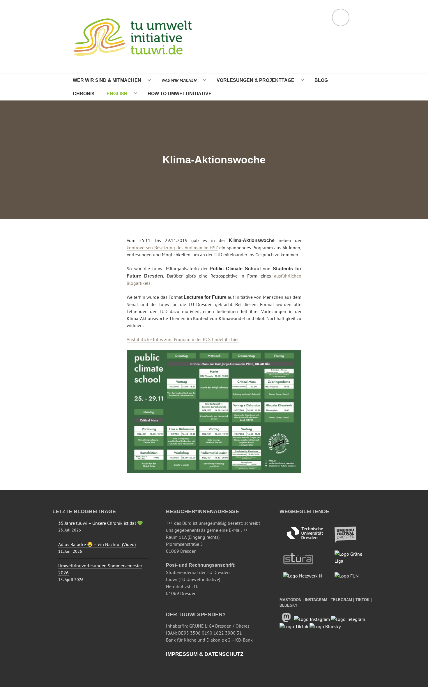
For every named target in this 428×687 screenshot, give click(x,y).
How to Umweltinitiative (180, 93)
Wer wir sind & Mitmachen (107, 80)
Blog (321, 80)
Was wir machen (179, 80)
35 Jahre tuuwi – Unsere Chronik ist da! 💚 (100, 523)
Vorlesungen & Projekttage (255, 80)
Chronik (84, 93)
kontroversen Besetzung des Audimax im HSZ (172, 247)
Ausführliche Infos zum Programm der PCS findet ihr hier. (183, 339)
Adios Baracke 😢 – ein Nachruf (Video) (97, 544)
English (117, 93)
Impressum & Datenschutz (204, 654)
